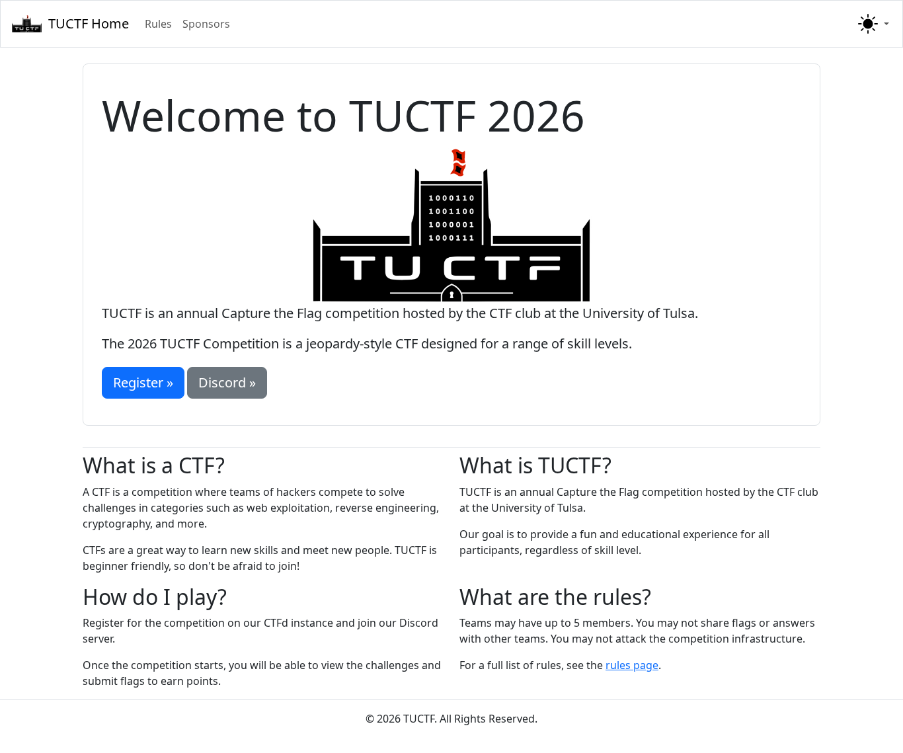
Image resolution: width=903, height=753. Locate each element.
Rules (158, 24)
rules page (632, 665)
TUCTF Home (88, 23)
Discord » (227, 382)
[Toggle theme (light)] (871, 24)
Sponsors (206, 24)
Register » (143, 382)
